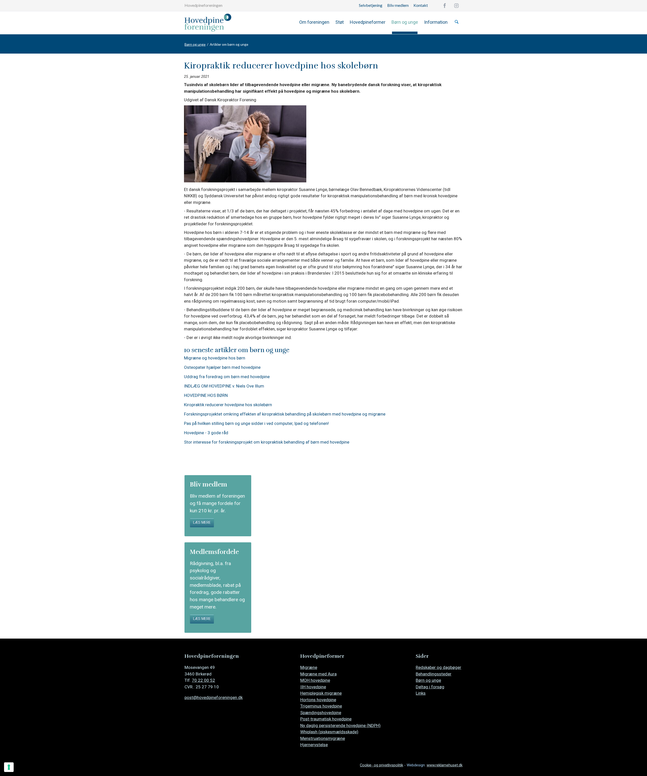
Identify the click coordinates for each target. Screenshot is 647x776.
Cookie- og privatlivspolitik (381, 765)
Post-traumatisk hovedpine (326, 718)
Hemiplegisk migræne (321, 693)
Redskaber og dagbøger (438, 667)
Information (436, 22)
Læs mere (202, 522)
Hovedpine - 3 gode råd (206, 433)
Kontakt (420, 5)
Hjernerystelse (314, 744)
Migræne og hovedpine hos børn (214, 358)
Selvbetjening (370, 5)
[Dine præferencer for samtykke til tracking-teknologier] (9, 767)
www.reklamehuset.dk (445, 765)
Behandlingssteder (433, 673)
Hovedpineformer (367, 22)
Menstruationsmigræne (322, 738)
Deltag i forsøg (430, 686)
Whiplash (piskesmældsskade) (329, 731)
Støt (339, 22)
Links (421, 693)
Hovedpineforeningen (203, 5)
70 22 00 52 (203, 680)
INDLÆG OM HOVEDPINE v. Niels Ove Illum (224, 386)
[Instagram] (456, 5)
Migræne (308, 667)
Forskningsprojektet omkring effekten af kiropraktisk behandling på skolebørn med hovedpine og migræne (284, 414)
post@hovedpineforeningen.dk (213, 697)
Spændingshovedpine (320, 712)
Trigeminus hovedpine (321, 706)
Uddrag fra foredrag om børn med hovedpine (227, 377)
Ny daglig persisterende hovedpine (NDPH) (340, 725)
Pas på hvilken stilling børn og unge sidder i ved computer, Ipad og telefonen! (256, 423)
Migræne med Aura (318, 673)
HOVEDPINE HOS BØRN (206, 395)
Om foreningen (314, 22)
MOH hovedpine (315, 680)
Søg (457, 22)
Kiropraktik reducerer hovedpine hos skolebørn (228, 405)
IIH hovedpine (313, 686)
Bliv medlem (398, 5)
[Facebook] (444, 5)
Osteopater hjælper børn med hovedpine (222, 367)
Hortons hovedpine (318, 699)
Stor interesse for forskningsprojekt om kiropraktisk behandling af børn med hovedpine (266, 442)
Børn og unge (404, 22)
